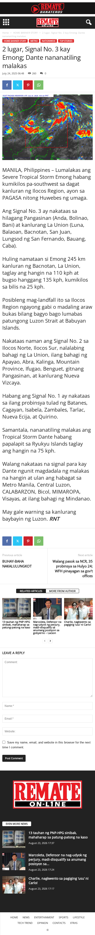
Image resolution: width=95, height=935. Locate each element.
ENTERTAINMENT (44, 917)
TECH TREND (25, 923)
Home (5, 32)
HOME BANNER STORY (25, 32)
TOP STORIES (66, 40)
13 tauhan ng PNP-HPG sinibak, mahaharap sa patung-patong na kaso (16, 624)
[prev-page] (44, 640)
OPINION (42, 923)
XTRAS (73, 923)
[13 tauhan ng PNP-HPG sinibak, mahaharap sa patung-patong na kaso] (16, 609)
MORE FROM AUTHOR (62, 591)
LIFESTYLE (79, 917)
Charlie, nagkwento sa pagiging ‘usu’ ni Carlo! (77, 623)
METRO (34, 40)
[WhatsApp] (38, 85)
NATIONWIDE (48, 40)
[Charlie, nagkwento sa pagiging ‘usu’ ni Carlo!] (78, 609)
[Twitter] (17, 85)
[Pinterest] (28, 85)
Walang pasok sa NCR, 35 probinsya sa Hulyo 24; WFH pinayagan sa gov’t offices (73, 568)
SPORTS (63, 917)
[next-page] (50, 640)
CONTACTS (59, 923)
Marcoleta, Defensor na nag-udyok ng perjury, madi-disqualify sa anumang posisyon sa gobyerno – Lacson (47, 627)
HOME (14, 917)
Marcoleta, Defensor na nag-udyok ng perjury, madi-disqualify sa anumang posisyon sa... (58, 859)
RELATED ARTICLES (31, 591)
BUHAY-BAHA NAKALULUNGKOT (17, 563)
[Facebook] (7, 85)
